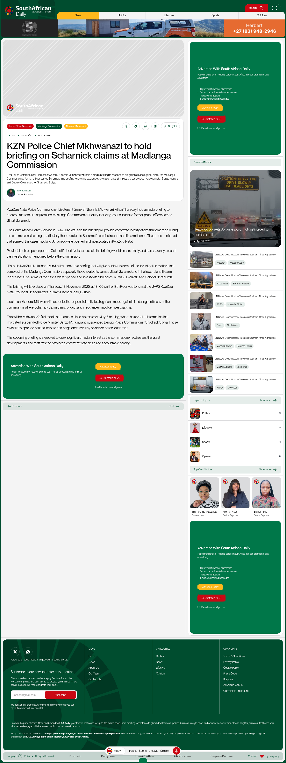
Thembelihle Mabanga (204, 511)
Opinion (164, 750)
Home (92, 656)
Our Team (94, 673)
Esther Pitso (260, 511)
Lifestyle (153, 750)
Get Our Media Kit (107, 378)
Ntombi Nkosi (230, 511)
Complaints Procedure (235, 690)
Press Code (230, 673)
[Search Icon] (261, 8)
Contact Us (95, 679)
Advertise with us (232, 685)
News (92, 662)
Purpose (228, 679)
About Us (94, 667)
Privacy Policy (231, 662)
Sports (143, 750)
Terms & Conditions (234, 656)
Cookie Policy (231, 667)
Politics (133, 750)
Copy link (172, 126)
